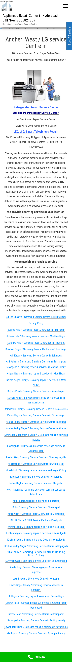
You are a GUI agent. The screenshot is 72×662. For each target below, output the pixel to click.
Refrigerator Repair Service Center (36, 107)
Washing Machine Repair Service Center (36, 112)
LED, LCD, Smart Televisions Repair (36, 131)
